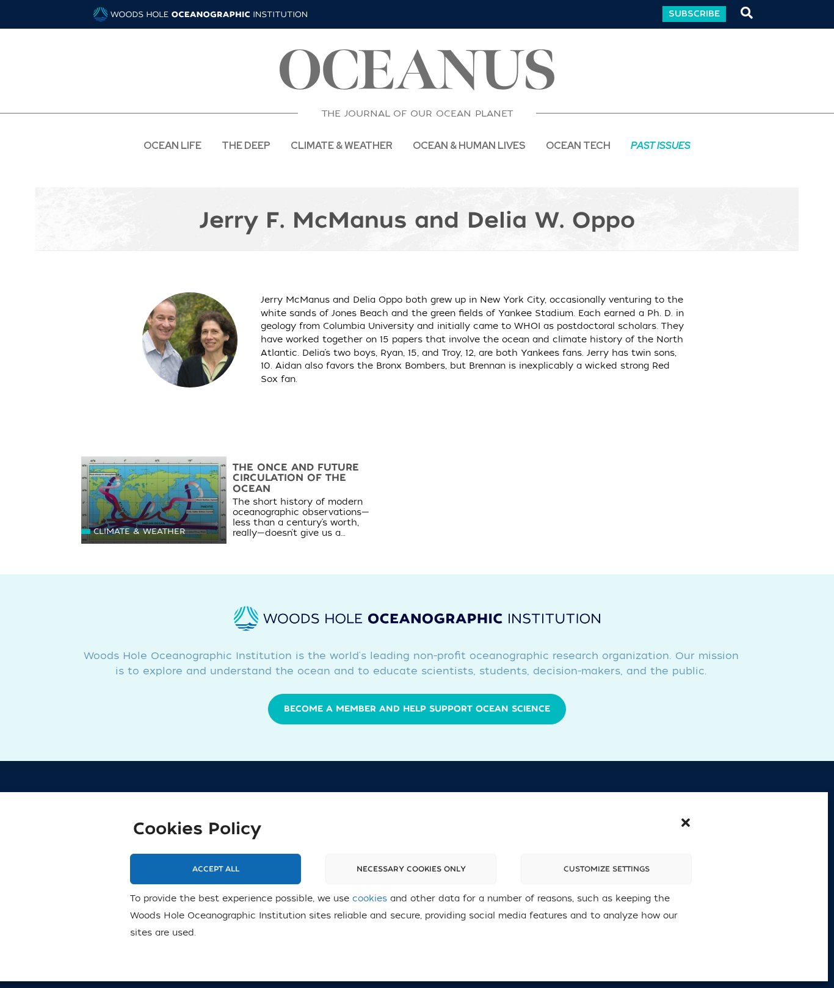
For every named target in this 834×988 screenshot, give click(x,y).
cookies (369, 899)
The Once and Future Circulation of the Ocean (296, 478)
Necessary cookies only (411, 869)
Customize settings (607, 869)
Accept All (215, 869)
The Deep (246, 145)
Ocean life (172, 145)
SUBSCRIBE (694, 14)
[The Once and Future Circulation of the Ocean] (154, 503)
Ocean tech (578, 145)
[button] (686, 823)
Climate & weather (139, 531)
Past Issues (661, 145)
